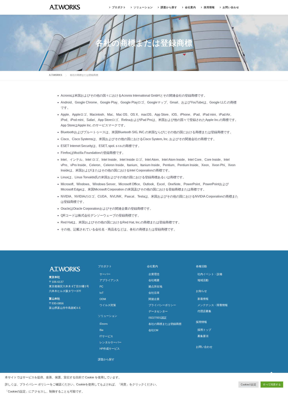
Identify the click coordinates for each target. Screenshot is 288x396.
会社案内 (190, 7)
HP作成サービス (110, 348)
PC (101, 286)
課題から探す (169, 7)
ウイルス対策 (108, 305)
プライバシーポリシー (162, 305)
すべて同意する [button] (272, 384)
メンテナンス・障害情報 (212, 305)
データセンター (158, 311)
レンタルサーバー (110, 342)
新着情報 (202, 298)
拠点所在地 (155, 286)
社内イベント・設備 (209, 274)
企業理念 (154, 274)
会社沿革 (154, 292)
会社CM (153, 330)
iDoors (104, 323)
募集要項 (202, 336)
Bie (101, 330)
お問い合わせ (231, 7)
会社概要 (154, 280)
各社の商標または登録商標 (165, 323)
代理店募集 (204, 311)
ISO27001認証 (158, 317)
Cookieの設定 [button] (248, 384)
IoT (102, 292)
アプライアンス (109, 280)
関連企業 (154, 299)
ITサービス (106, 336)
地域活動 (202, 280)
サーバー (105, 274)
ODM (103, 299)
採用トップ (204, 329)
